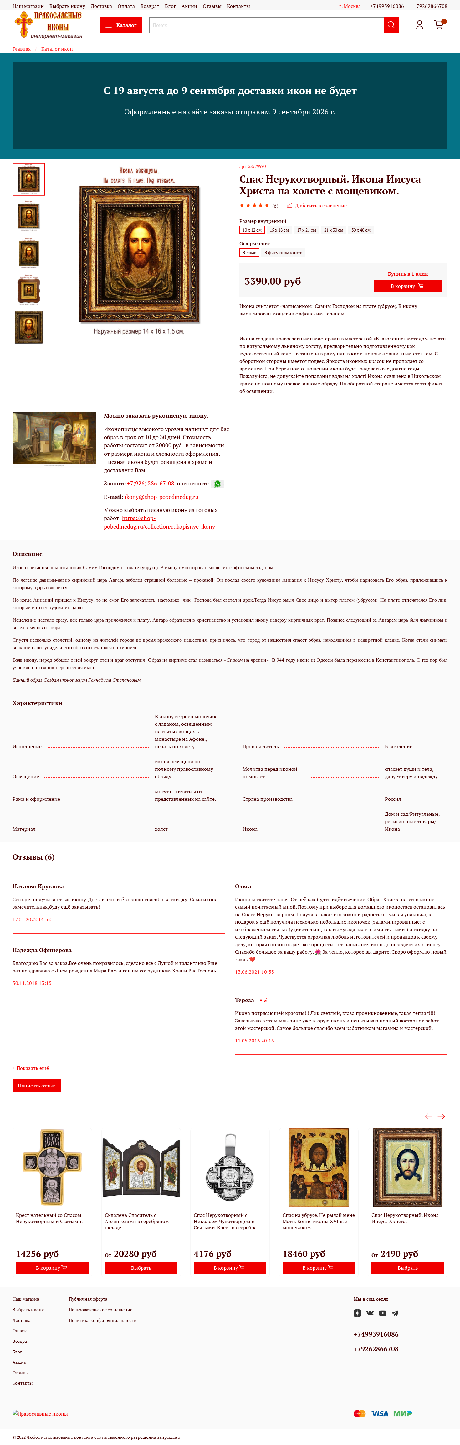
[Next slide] (28, 336)
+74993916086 (387, 6)
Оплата (126, 6)
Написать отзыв (36, 1085)
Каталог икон (57, 48)
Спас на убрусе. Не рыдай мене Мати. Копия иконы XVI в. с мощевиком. (319, 1221)
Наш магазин (28, 6)
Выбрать (141, 1267)
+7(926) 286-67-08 (150, 483)
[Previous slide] (28, 171)
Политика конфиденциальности (103, 1320)
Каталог (126, 25)
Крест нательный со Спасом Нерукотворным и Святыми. (49, 1218)
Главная (22, 48)
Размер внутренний (262, 221)
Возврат (150, 6)
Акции (189, 6)
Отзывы (212, 6)
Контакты (238, 6)
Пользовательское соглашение (100, 1309)
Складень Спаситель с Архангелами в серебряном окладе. (137, 1221)
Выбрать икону (67, 6)
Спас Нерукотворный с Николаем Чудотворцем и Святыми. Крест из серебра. (226, 1221)
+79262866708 (430, 6)
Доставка (101, 6)
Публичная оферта (88, 1299)
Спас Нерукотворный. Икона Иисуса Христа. (405, 1218)
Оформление (254, 244)
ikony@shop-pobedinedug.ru (161, 496)
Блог (170, 6)
